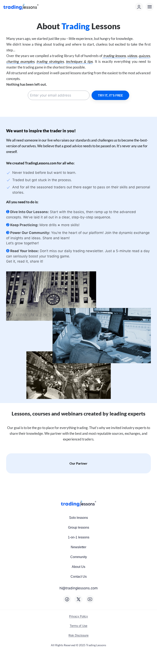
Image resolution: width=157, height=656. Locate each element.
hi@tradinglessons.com (78, 588)
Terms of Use (78, 625)
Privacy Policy (78, 616)
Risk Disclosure (78, 635)
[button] (150, 7)
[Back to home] (21, 6)
